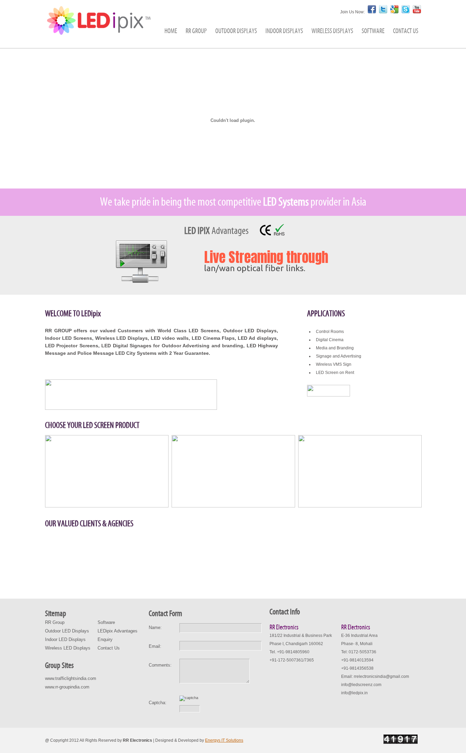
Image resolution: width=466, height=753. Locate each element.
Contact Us (109, 648)
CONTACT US (405, 31)
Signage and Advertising (338, 356)
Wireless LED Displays (67, 648)
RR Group (54, 622)
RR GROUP (196, 31)
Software (106, 622)
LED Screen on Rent (335, 372)
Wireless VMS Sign (333, 364)
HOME (170, 31)
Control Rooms (330, 331)
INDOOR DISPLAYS (284, 31)
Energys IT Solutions (224, 740)
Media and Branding (335, 348)
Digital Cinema (330, 339)
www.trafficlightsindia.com (70, 678)
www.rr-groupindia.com (67, 686)
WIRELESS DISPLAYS (332, 31)
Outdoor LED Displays (67, 630)
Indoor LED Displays (65, 639)
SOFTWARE (373, 31)
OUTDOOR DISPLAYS (236, 31)
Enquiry (105, 639)
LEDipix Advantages (117, 630)
